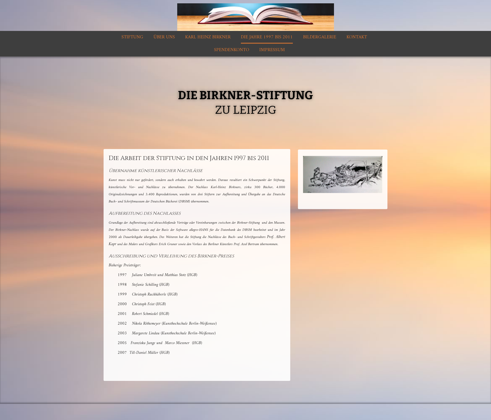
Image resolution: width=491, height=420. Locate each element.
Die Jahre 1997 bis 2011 (267, 37)
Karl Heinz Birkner (208, 37)
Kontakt (357, 37)
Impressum (272, 50)
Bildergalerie (319, 37)
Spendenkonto (231, 50)
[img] (245, 15)
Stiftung (132, 37)
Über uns (164, 37)
